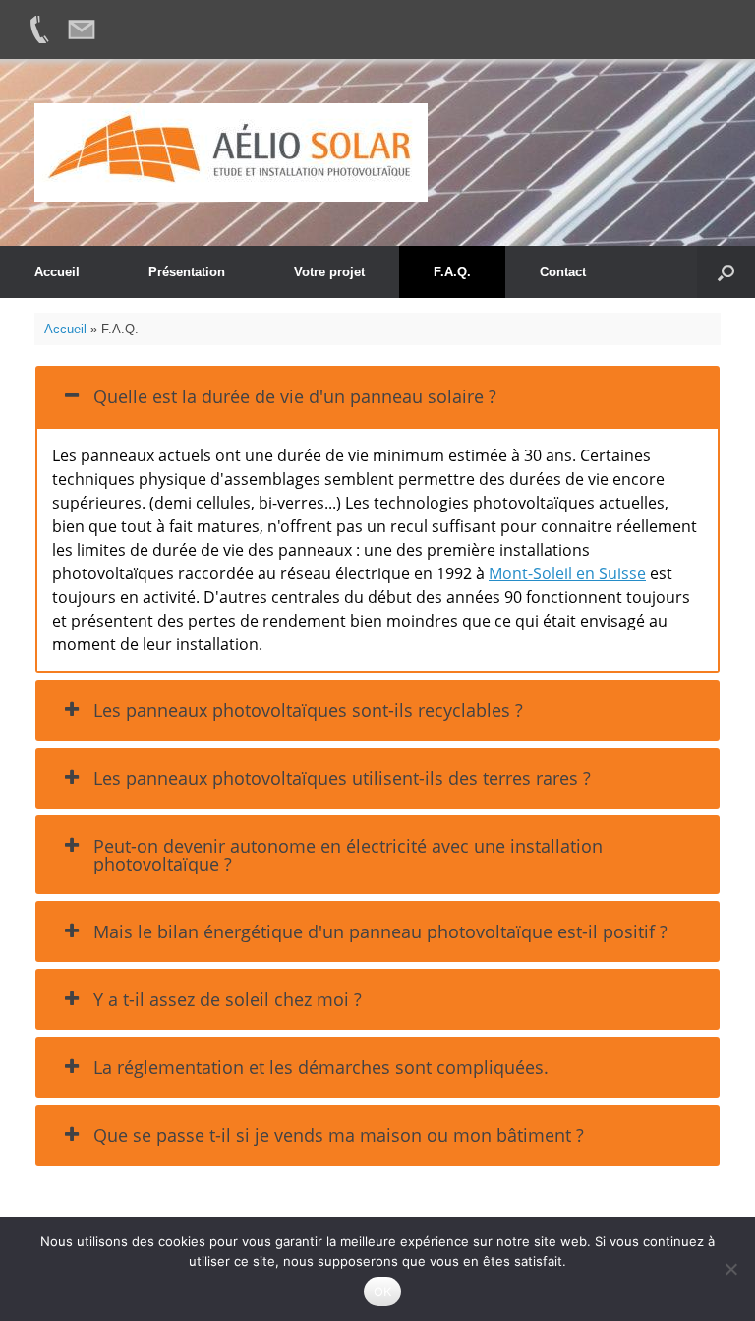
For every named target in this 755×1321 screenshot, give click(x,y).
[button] (726, 272)
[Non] (730, 1269)
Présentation (186, 272)
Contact (563, 272)
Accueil (57, 272)
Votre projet (329, 272)
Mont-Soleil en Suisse (567, 573)
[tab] (377, 396)
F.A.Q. (452, 272)
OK (383, 1291)
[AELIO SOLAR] (231, 152)
